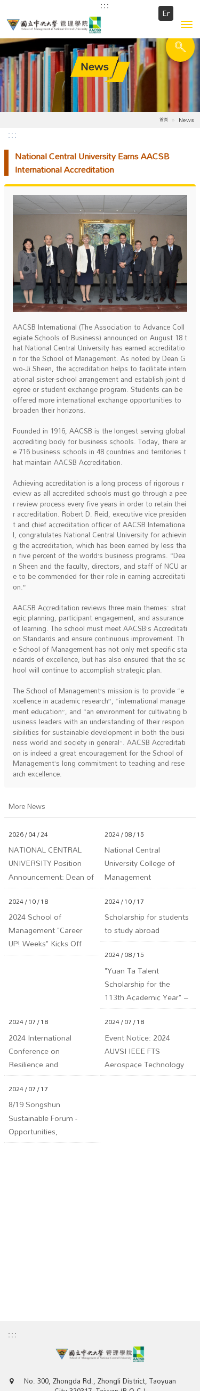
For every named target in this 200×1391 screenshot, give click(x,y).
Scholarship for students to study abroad (147, 923)
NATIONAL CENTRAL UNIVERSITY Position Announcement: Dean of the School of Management (51, 863)
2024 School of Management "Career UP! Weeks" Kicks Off (46, 930)
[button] (187, 24)
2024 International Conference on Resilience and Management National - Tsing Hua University (49, 1051)
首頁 (163, 119)
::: (105, 5)
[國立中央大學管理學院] (100, 25)
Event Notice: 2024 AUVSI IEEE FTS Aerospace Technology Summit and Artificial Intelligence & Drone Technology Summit (144, 1051)
